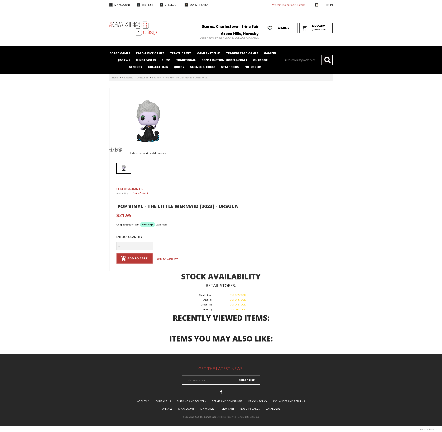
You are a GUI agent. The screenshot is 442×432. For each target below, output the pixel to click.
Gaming (270, 53)
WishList (147, 4)
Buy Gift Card (199, 4)
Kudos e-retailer (435, 429)
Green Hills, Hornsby (240, 33)
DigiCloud (255, 416)
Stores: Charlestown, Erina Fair (230, 26)
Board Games (120, 53)
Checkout (171, 4)
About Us (143, 401)
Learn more (161, 224)
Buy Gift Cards (250, 408)
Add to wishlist (167, 259)
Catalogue (273, 408)
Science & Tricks (202, 67)
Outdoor (260, 60)
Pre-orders (253, 67)
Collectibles (158, 67)
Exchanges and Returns (289, 401)
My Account (122, 4)
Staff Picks (230, 67)
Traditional (186, 60)
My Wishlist (208, 408)
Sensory (135, 67)
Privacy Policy (257, 401)
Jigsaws (124, 60)
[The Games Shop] (133, 34)
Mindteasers (146, 60)
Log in (328, 5)
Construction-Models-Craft (224, 60)
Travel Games (180, 53)
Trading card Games (242, 53)
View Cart (228, 408)
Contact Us (163, 401)
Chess (166, 60)
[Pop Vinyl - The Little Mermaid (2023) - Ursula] (124, 168)
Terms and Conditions (227, 401)
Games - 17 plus (208, 53)
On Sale (167, 408)
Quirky (179, 67)
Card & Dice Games (150, 53)
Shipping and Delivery (191, 401)
